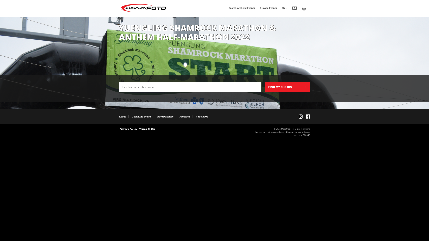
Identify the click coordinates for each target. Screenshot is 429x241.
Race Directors (165, 116)
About (122, 116)
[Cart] (303, 9)
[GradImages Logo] (143, 12)
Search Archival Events (242, 8)
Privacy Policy (128, 129)
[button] (294, 9)
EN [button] (284, 8)
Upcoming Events (141, 116)
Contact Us (202, 116)
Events (268, 8)
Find (280, 87)
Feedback (184, 116)
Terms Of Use (147, 129)
